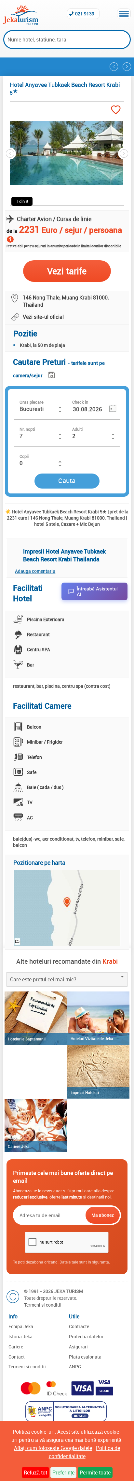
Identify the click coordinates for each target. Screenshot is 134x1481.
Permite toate (95, 1472)
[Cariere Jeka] (36, 1125)
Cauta (66, 480)
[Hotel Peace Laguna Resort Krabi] (127, 66)
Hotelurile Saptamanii (27, 1038)
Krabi (110, 961)
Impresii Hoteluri (85, 1092)
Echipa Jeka (20, 1326)
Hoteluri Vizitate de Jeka (92, 1038)
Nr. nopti (27, 429)
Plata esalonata (85, 1357)
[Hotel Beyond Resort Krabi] (114, 66)
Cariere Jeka (19, 1146)
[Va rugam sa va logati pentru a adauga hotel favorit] (116, 111)
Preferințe (63, 1472)
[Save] (53, 374)
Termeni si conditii (42, 1305)
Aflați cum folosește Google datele (53, 1448)
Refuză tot (35, 1472)
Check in (80, 402)
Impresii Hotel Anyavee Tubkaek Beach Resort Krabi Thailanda (64, 555)
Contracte (79, 1326)
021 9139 (84, 13)
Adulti (77, 429)
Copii (24, 456)
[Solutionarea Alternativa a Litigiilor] (66, 1419)
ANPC (75, 1366)
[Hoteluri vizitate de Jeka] (98, 1018)
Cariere (15, 1347)
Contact (16, 1357)
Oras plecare (32, 402)
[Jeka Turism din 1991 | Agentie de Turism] (20, 23)
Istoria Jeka (20, 1336)
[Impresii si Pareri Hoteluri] (98, 1072)
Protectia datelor (86, 1336)
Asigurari (78, 1347)
